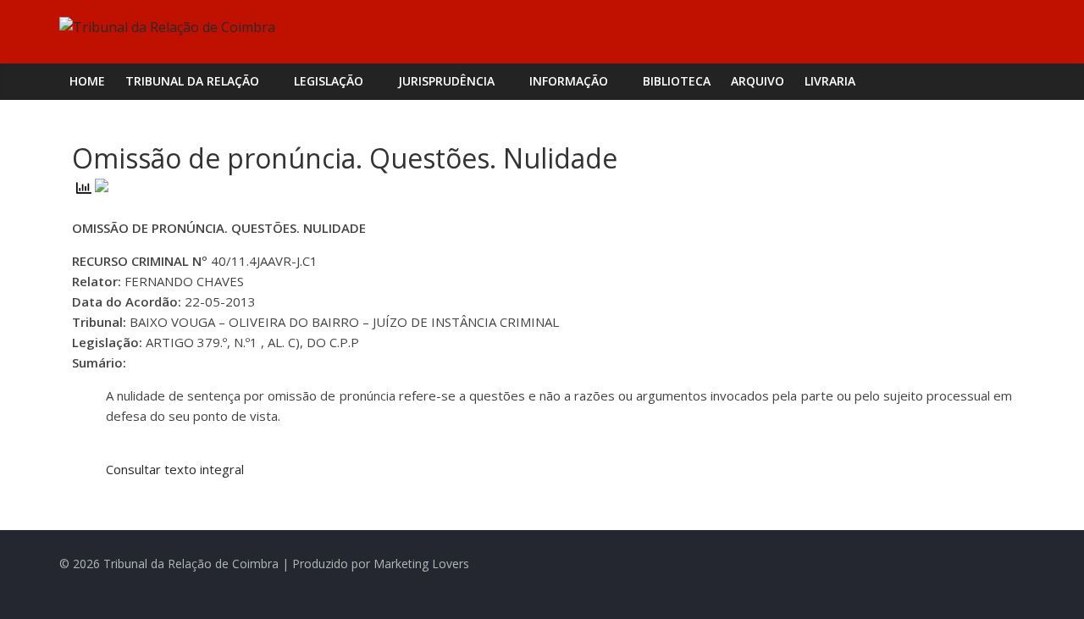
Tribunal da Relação (192, 81)
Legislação (328, 81)
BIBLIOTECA (677, 81)
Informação (568, 81)
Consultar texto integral (175, 469)
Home (87, 81)
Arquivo (757, 81)
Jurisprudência (446, 81)
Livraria (830, 81)
